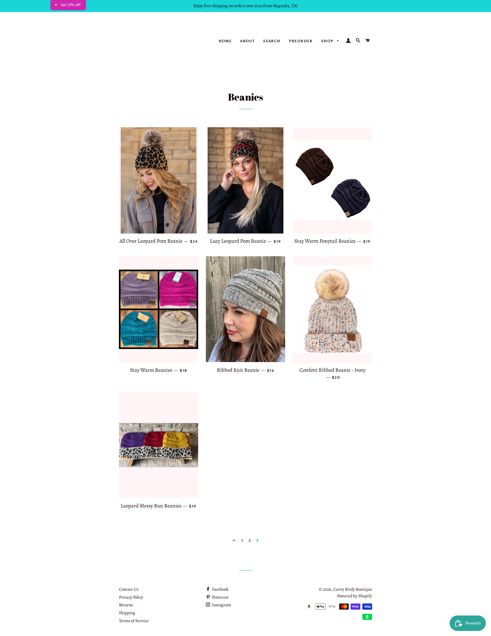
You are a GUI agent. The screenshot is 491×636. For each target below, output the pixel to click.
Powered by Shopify (354, 596)
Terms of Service (134, 621)
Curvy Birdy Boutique (352, 589)
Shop (328, 41)
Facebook (219, 589)
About (247, 41)
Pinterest (220, 597)
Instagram (221, 605)
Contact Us (129, 589)
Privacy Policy (131, 597)
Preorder (301, 41)
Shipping (127, 613)
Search (271, 41)
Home (225, 41)
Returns (126, 605)
